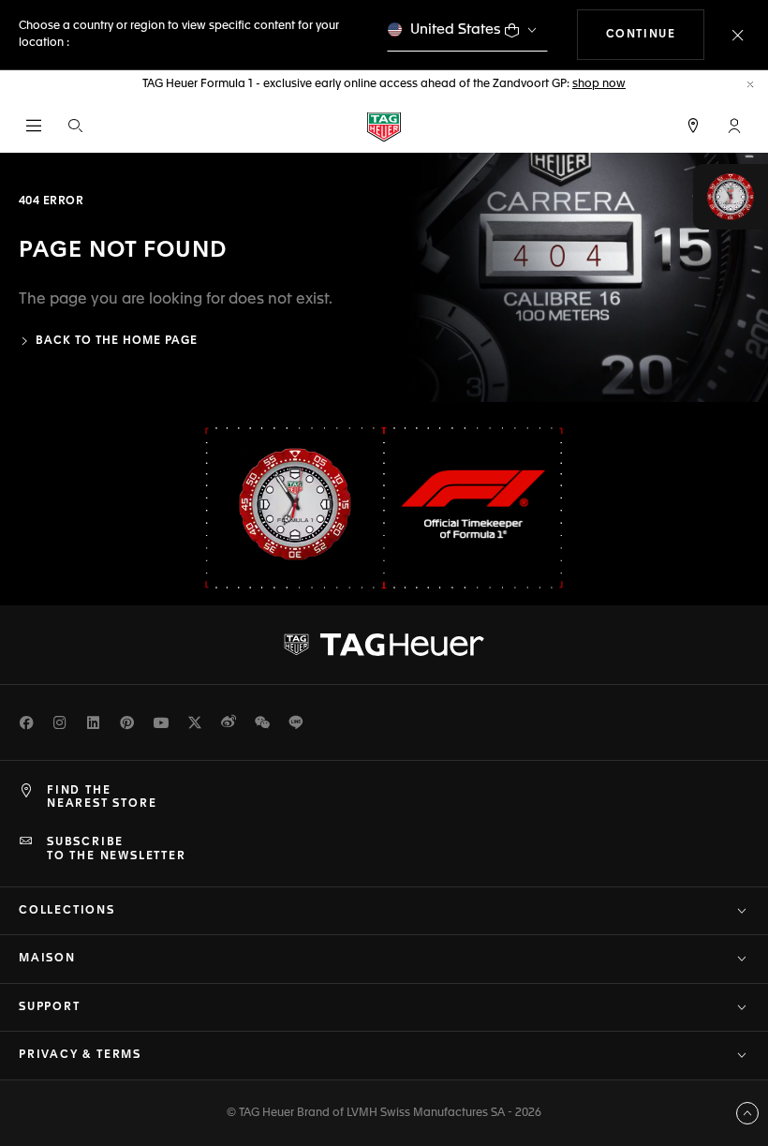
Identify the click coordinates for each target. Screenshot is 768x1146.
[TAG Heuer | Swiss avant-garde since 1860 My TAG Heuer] (384, 644)
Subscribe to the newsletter (116, 849)
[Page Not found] (576, 277)
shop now (599, 84)
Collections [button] (67, 910)
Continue (655, 34)
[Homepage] (384, 126)
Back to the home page (117, 341)
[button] (734, 126)
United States (455, 29)
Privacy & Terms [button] (80, 1055)
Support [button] (50, 1007)
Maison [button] (47, 958)
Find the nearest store (101, 797)
